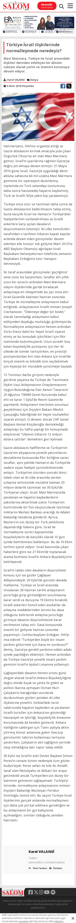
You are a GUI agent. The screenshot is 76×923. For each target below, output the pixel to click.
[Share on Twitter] (68, 86)
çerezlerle (23, 921)
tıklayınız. (59, 921)
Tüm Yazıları (39, 868)
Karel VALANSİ (41, 851)
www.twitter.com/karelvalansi (46, 862)
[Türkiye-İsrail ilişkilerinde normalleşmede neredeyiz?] (38, 116)
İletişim (57, 868)
